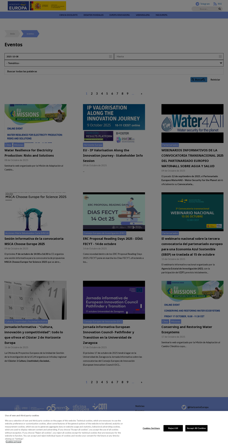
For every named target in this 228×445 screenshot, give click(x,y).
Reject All (173, 428)
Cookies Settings (151, 428)
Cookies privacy (13, 441)
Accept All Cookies (196, 428)
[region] (114, 428)
